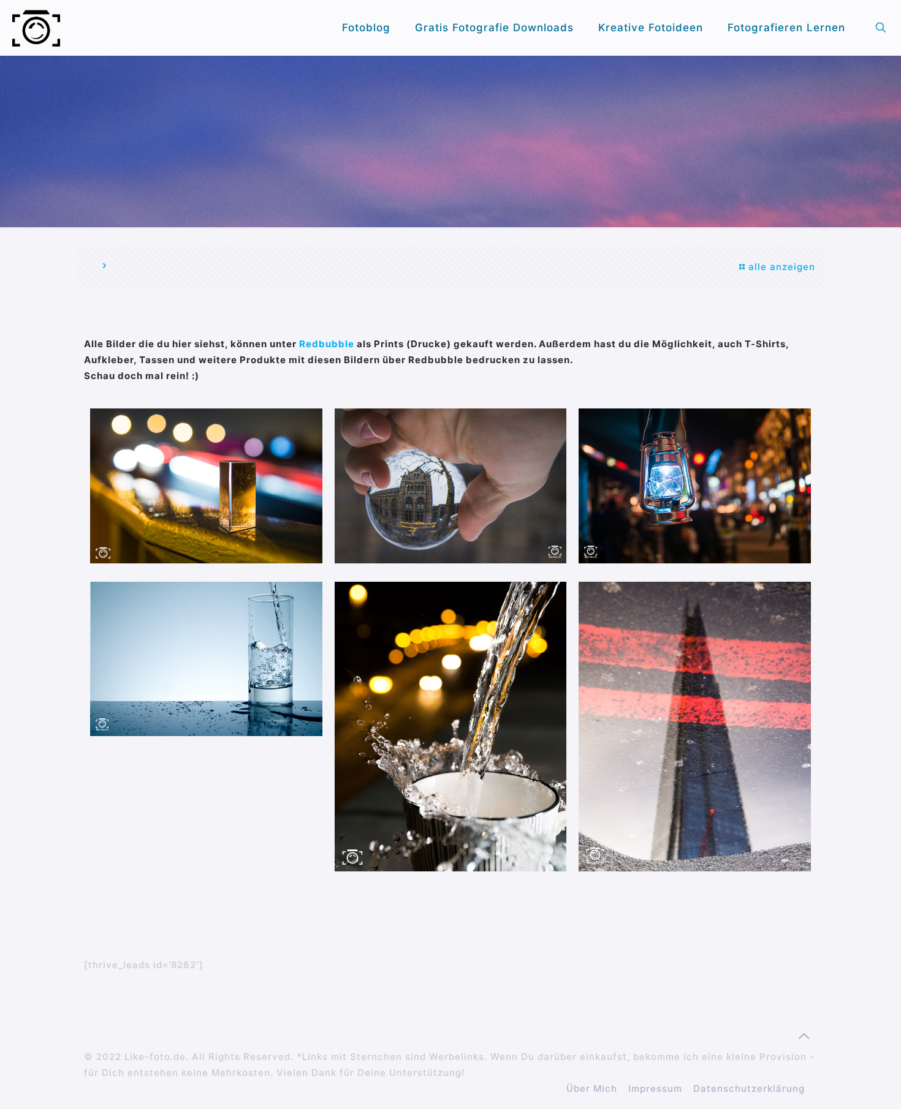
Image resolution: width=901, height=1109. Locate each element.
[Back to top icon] (804, 1036)
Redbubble (328, 344)
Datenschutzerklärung (749, 1088)
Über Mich (591, 1088)
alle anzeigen (781, 267)
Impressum (655, 1088)
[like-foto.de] (36, 27)
